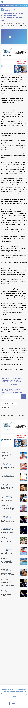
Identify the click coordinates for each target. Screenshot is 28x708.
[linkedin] (19, 415)
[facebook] (8, 415)
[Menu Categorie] (26, 1)
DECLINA (18, 699)
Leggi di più (14, 703)
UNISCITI (14, 384)
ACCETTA (9, 699)
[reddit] (12, 415)
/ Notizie (17, 9)
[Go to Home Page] (14, 9)
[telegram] (23, 415)
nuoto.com (13, 371)
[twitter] (16, 415)
